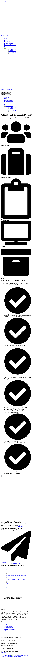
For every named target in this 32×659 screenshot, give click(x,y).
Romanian (9, 656)
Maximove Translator (9, 629)
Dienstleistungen (8, 41)
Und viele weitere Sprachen (10, 530)
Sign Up (6, 630)
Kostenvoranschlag (9, 43)
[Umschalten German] (29, 106)
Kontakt (6, 46)
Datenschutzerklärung (9, 632)
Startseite (6, 38)
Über (5, 40)
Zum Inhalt (3, 1)
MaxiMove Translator (10, 45)
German (8, 653)
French (17, 655)
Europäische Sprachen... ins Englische (13, 528)
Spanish (26, 655)
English (9, 655)
